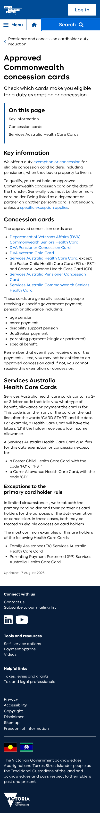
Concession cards (25, 126)
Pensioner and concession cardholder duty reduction (48, 41)
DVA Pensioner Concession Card (40, 247)
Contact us (14, 602)
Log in (82, 10)
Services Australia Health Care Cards (43, 134)
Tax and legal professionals (29, 681)
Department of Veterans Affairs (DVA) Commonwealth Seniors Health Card (45, 239)
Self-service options (22, 643)
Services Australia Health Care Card (43, 258)
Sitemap (11, 722)
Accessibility (15, 705)
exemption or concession (57, 162)
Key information (24, 119)
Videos (10, 654)
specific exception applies (44, 207)
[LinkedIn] (8, 619)
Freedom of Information (26, 728)
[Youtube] (22, 619)
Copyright (13, 711)
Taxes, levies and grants (26, 676)
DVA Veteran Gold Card (32, 253)
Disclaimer (14, 717)
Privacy (11, 699)
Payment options (20, 649)
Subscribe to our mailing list (30, 607)
